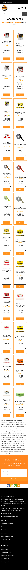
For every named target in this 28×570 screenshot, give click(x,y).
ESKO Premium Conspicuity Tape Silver (6, 75)
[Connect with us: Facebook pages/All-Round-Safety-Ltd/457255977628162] (8, 486)
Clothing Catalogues (7, 536)
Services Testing (5, 539)
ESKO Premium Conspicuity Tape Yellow (20, 45)
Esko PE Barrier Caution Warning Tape (20, 240)
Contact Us (4, 533)
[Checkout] (26, 8)
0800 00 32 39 (7, 513)
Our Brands (4, 527)
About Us (3, 530)
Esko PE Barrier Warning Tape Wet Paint (7, 368)
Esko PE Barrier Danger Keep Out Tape (6, 270)
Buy (7, 58)
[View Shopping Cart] (18, 486)
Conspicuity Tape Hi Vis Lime (6, 110)
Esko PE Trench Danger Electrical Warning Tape (20, 370)
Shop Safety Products (7, 523)
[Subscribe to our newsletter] (11, 486)
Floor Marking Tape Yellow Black (20, 113)
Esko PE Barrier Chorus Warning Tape (20, 402)
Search (24, 13)
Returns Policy (5, 559)
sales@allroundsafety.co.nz (11, 517)
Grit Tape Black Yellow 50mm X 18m (7, 175)
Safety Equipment (15, 22)
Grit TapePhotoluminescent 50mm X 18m (20, 208)
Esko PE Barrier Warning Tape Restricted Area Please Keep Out (6, 336)
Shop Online (5, 22)
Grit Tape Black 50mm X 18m (20, 145)
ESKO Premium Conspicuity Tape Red (6, 43)
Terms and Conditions (7, 555)
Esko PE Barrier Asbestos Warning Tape (6, 239)
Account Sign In (5, 549)
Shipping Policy (5, 562)
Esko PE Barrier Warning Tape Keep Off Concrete (20, 305)
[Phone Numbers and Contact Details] (15, 486)
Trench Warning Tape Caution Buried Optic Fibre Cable (6, 401)
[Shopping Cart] (22, 8)
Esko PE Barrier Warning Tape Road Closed (20, 338)
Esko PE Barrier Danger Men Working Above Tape (20, 272)
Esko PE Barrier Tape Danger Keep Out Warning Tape (6, 303)
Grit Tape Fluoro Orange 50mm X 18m (20, 176)
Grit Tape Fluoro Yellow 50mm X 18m (6, 206)
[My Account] (19, 8)
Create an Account (6, 552)
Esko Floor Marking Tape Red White (6, 143)
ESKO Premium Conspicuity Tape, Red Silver (20, 78)
